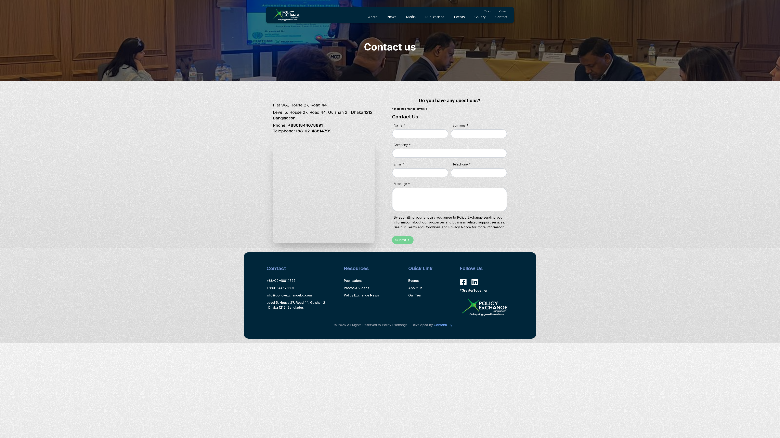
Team (487, 11)
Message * (402, 184)
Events (459, 16)
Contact (501, 16)
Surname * (460, 125)
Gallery (480, 16)
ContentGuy (443, 325)
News (391, 16)
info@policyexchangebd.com (289, 295)
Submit (400, 240)
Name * (399, 125)
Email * (399, 164)
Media (411, 16)
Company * (402, 145)
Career (503, 11)
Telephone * (461, 164)
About (373, 16)
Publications (434, 16)
